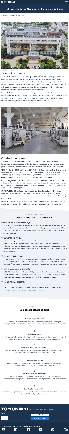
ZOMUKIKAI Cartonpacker (9, 15)
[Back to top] (67, 432)
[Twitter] (40, 430)
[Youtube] (3, 430)
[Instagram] (65, 430)
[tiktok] (52, 430)
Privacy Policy (12, 426)
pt (3, 418)
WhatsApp (41, 415)
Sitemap (4, 426)
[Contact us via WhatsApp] (67, 429)
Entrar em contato (40, 418)
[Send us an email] (67, 430)
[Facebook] (28, 430)
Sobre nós (21, 15)
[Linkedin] (15, 430)
